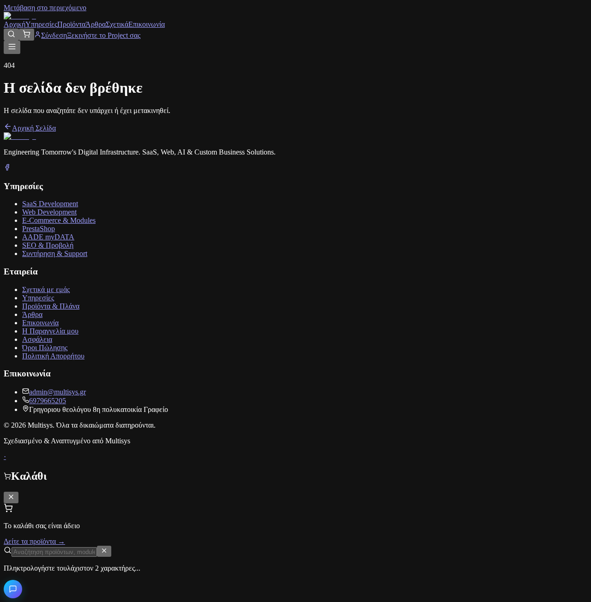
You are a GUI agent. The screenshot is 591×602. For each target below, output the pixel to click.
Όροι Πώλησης (44, 348)
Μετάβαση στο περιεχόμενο (45, 8)
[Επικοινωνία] (13, 589)
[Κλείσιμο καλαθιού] (11, 497)
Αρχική (14, 24)
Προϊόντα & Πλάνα (50, 306)
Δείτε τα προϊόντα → (34, 541)
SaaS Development (50, 204)
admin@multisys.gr (57, 392)
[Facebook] (7, 168)
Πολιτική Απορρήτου (53, 356)
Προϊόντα (71, 24)
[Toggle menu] (12, 47)
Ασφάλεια (37, 339)
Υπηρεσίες (41, 24)
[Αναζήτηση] (11, 35)
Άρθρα (95, 24)
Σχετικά (117, 24)
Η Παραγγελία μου (50, 331)
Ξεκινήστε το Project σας (103, 35)
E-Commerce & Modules (59, 220)
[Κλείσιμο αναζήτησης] (104, 551)
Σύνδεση (54, 35)
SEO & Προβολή (47, 245)
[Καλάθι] (26, 35)
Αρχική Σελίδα (34, 128)
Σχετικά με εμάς (46, 289)
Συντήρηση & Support (54, 253)
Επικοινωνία (146, 24)
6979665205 (47, 401)
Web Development (49, 212)
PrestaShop (38, 228)
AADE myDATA (48, 237)
